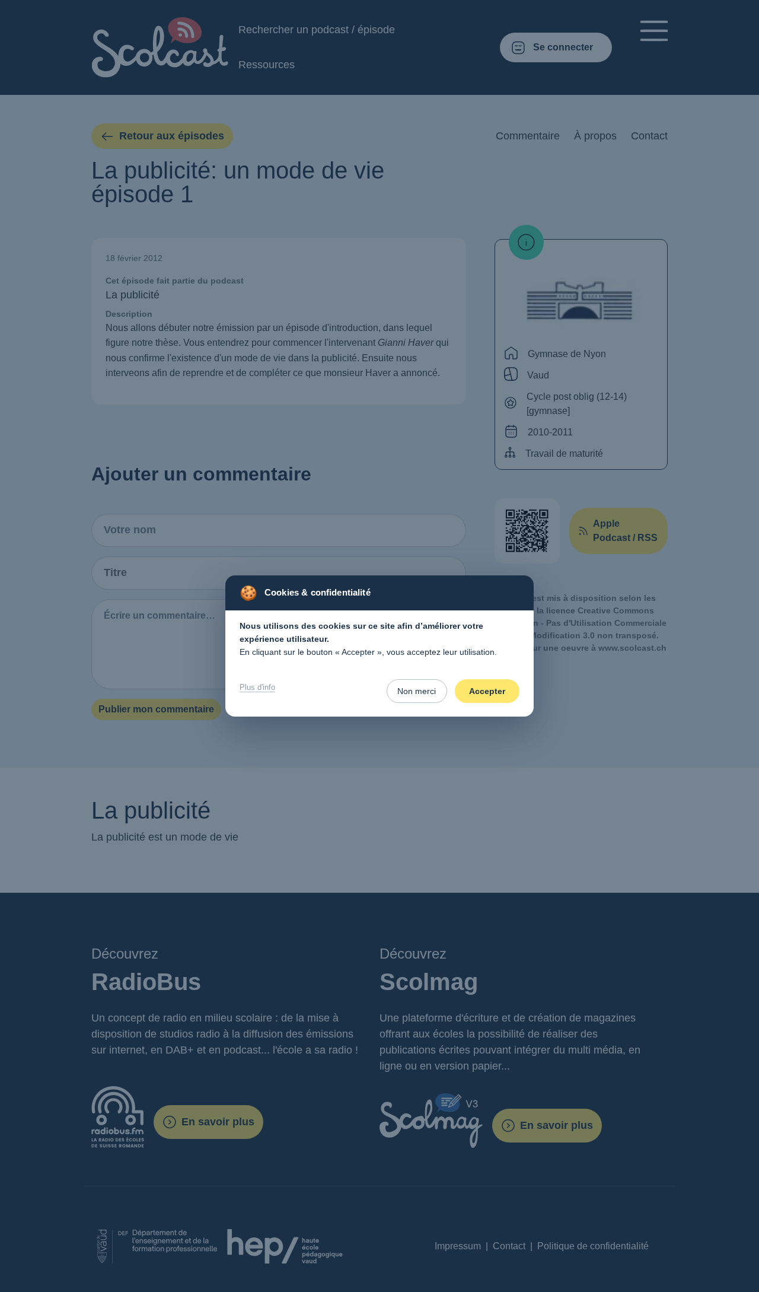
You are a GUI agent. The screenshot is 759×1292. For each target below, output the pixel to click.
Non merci (416, 691)
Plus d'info (257, 687)
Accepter (487, 691)
